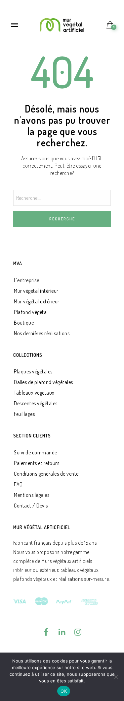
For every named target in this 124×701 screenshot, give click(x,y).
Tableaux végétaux (34, 392)
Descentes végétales (36, 403)
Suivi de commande (35, 452)
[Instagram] (78, 633)
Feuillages (24, 414)
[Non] (115, 676)
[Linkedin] (62, 633)
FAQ (18, 484)
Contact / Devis (31, 505)
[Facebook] (46, 633)
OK (64, 691)
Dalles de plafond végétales (43, 382)
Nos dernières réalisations (41, 333)
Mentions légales (31, 495)
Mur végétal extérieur (37, 301)
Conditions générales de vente (46, 473)
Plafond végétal (31, 312)
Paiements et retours (36, 463)
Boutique (24, 322)
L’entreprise (26, 280)
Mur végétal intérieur (36, 290)
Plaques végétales (33, 371)
